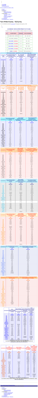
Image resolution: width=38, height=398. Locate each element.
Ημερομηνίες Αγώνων (7, 11)
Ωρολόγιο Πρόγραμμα (7, 12)
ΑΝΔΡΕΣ (11, 43)
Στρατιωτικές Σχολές (7, 16)
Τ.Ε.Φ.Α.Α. (6, 17)
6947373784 (4, 5)
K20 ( (11, 46)
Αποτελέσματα (4, 18)
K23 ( (11, 48)
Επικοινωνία (4, 10)
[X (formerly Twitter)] (2, 27)
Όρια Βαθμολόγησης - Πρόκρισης (7, 19)
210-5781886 (4, 4)
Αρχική (3, 9)
